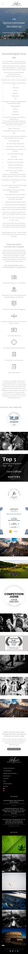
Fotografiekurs (7, 770)
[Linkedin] (13, 951)
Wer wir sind (6, 776)
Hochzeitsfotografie (8, 768)
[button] (14, 749)
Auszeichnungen (7, 783)
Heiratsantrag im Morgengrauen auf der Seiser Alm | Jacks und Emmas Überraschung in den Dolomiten (14, 821)
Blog (4, 781)
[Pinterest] (18, 951)
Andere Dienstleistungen (9, 773)
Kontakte (5, 786)
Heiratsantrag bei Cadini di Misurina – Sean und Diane (14, 801)
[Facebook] (10, 951)
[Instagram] (15, 951)
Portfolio (5, 778)
